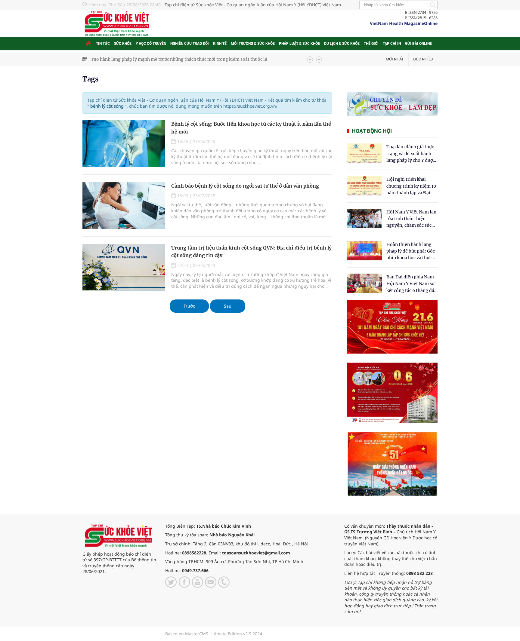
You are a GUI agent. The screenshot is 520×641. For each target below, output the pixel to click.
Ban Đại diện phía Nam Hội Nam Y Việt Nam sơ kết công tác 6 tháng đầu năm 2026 (411, 284)
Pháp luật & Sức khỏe (299, 43)
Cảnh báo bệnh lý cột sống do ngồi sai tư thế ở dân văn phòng (245, 186)
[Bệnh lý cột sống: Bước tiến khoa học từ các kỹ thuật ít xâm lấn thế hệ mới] (123, 143)
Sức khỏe (123, 43)
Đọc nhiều (423, 59)
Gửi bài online (418, 43)
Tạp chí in (392, 43)
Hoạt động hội (372, 131)
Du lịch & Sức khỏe (342, 43)
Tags (90, 79)
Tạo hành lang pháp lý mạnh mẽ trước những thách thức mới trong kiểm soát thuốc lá (179, 59)
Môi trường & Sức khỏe (253, 43)
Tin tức (103, 43)
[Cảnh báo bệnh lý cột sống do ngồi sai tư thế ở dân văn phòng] (123, 205)
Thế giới (371, 43)
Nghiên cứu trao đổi (189, 43)
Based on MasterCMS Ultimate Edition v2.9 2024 (213, 633)
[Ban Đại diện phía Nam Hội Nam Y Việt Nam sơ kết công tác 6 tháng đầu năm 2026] (364, 283)
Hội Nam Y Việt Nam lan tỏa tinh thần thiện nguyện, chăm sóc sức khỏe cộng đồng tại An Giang (411, 219)
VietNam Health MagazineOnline (404, 23)
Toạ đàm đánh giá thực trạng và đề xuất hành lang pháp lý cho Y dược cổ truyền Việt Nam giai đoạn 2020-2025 (410, 154)
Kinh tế (220, 43)
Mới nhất (395, 59)
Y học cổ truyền (151, 43)
